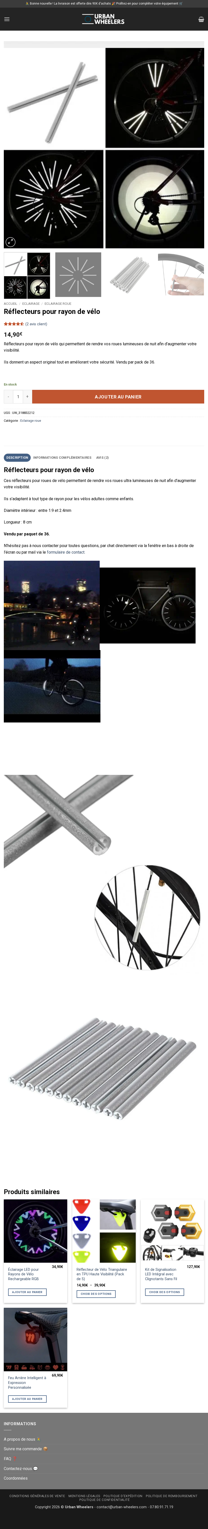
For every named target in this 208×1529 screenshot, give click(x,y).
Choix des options (96, 1294)
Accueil (10, 303)
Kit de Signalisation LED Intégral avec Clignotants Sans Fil (161, 1274)
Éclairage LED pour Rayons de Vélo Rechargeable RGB (23, 1274)
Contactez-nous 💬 (21, 1468)
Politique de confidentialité (104, 1500)
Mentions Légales (84, 1496)
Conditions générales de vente (37, 1496)
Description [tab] (17, 457)
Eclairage (31, 303)
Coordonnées (16, 1478)
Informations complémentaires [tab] (62, 457)
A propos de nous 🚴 (22, 1439)
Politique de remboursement (171, 1496)
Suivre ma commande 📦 (26, 1448)
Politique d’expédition (122, 1496)
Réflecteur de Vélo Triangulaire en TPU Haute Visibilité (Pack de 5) (102, 1274)
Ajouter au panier (118, 396)
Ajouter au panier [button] (27, 1292)
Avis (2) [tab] (102, 457)
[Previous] (14, 144)
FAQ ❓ (10, 1458)
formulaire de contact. (66, 552)
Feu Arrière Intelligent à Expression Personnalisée (27, 1383)
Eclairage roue (58, 303)
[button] (7, 19)
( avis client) (36, 324)
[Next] (193, 144)
